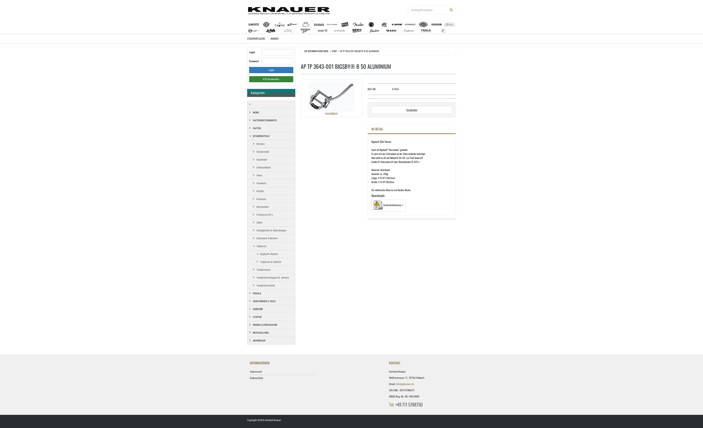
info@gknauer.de (405, 384)
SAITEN (257, 128)
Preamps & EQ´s (264, 214)
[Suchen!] (451, 10)
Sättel (259, 222)
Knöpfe (260, 191)
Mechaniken (262, 206)
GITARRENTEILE (261, 136)
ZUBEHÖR (258, 309)
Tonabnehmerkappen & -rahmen (272, 277)
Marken (274, 38)
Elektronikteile (263, 167)
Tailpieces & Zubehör (270, 261)
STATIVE (257, 317)
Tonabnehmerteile (265, 285)
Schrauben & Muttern (267, 238)
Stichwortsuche (256, 38)
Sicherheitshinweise (392, 205)
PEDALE (257, 293)
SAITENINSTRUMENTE (265, 120)
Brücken (260, 143)
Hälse (259, 175)
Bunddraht (261, 159)
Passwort (254, 61)
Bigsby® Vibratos (269, 254)
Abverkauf (259, 340)
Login (252, 52)
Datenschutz (256, 378)
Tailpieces (261, 246)
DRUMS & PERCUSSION (265, 324)
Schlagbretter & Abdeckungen (271, 230)
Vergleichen (411, 110)
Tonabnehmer (263, 269)
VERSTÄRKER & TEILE (264, 301)
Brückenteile (262, 151)
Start (334, 51)
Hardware (261, 183)
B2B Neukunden (271, 79)
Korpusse (261, 199)
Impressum (256, 371)
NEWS (256, 112)
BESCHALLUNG (261, 332)
